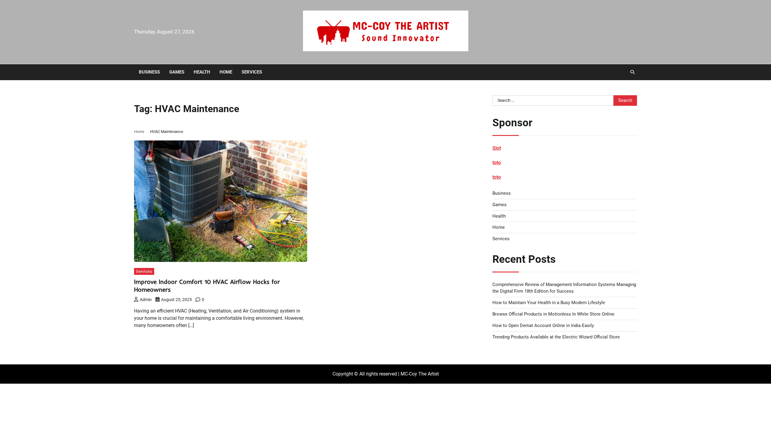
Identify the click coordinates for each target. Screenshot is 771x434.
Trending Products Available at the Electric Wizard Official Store (556, 337)
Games (176, 72)
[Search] (632, 72)
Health (202, 72)
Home (226, 72)
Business (149, 72)
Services (252, 72)
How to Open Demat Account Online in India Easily (543, 325)
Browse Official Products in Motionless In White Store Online (553, 314)
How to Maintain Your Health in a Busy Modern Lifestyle (548, 302)
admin (146, 299)
